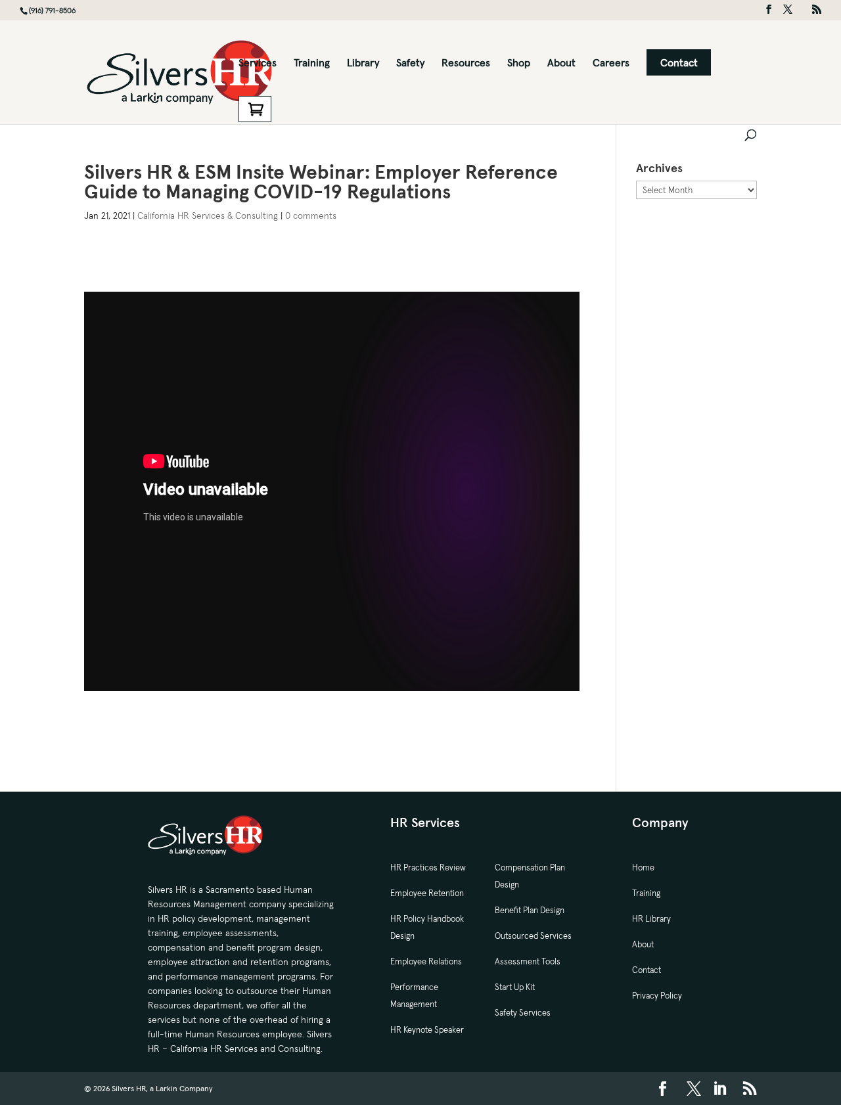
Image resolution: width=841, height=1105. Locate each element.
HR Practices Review (428, 867)
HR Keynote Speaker (427, 1029)
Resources (466, 63)
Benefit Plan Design (529, 910)
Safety (410, 63)
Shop (518, 63)
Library (363, 63)
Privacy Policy (657, 995)
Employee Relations (426, 961)
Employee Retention (427, 893)
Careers (611, 63)
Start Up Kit (515, 987)
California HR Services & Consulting (207, 215)
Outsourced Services (533, 935)
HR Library (651, 918)
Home (643, 867)
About (561, 63)
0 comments (310, 215)
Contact (679, 62)
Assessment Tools (527, 961)
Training (312, 63)
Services (258, 63)
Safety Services (523, 1012)
